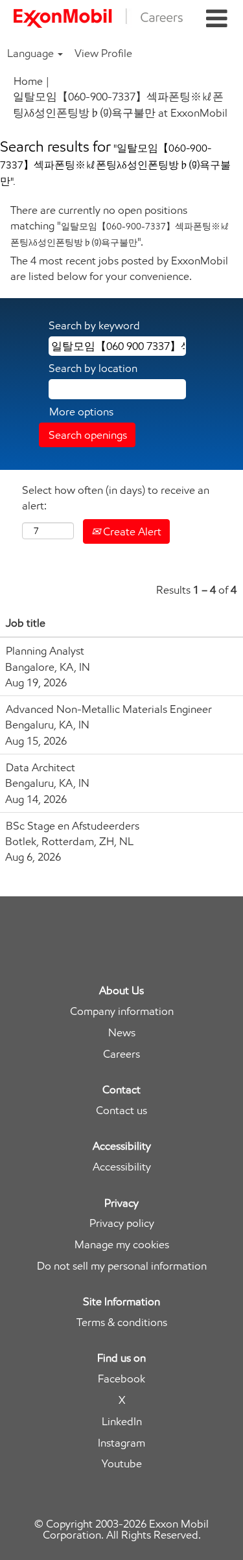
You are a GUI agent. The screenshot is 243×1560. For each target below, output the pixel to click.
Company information (122, 1011)
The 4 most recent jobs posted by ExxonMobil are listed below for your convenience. (119, 268)
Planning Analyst (45, 650)
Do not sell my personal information (122, 1266)
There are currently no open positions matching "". (119, 226)
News (121, 1033)
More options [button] (81, 411)
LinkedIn (122, 1421)
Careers (121, 1054)
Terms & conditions (121, 1322)
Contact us (121, 1110)
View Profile (103, 53)
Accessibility (122, 1167)
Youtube (122, 1464)
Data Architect (40, 767)
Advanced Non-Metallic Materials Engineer (109, 709)
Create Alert (130, 531)
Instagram (121, 1443)
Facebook (121, 1379)
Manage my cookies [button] (122, 1245)
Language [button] (31, 53)
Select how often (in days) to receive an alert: (115, 497)
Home (28, 81)
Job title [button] (25, 622)
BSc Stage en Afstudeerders (72, 825)
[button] (216, 19)
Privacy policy (121, 1223)
